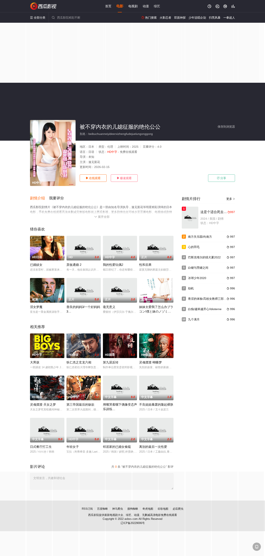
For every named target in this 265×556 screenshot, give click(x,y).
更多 (230, 198)
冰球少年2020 (197, 278)
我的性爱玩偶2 (113, 264)
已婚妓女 (36, 264)
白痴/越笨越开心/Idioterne (205, 309)
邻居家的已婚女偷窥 (117, 446)
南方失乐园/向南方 (200, 236)
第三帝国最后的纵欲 (80, 404)
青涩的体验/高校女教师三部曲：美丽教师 (214, 298)
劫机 (191, 288)
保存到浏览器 (226, 126)
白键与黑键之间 (198, 267)
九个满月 (194, 319)
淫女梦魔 (36, 307)
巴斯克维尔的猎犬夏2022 (204, 257)
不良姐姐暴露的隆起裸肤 (156, 404)
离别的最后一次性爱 (153, 446)
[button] (39, 198)
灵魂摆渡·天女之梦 (43, 404)
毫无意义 (109, 307)
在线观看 (93, 178)
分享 (221, 178)
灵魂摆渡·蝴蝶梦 (150, 362)
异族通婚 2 (73, 264)
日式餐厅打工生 (41, 446)
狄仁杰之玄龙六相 (78, 362)
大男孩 (34, 362)
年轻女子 (72, 446)
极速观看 (124, 178)
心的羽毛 (194, 247)
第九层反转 (110, 362)
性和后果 (145, 264)
